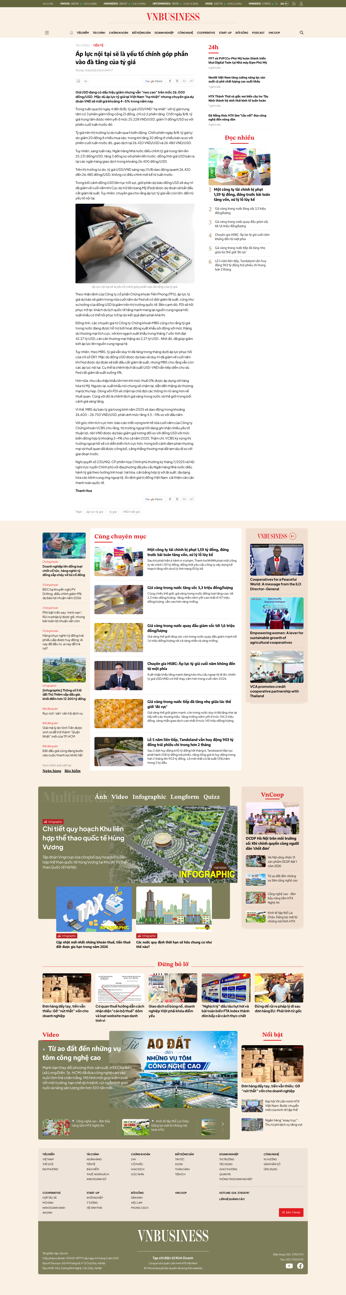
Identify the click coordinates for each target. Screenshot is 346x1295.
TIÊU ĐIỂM (49, 1154)
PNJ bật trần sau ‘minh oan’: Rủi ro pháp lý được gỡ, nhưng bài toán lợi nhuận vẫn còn (64, 616)
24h (133, 1159)
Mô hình (48, 1202)
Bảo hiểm (73, 771)
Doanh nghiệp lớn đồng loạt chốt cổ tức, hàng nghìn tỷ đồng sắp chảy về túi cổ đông (64, 570)
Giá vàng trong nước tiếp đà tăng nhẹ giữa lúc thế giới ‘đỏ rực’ (240, 250)
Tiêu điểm (83, 32)
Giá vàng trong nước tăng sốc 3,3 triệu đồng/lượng (190, 587)
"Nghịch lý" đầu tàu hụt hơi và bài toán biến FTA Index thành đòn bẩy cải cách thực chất (225, 1011)
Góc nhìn (137, 1174)
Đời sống (242, 32)
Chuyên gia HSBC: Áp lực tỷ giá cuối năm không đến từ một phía (242, 237)
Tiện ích (180, 1174)
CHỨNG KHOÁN (140, 1154)
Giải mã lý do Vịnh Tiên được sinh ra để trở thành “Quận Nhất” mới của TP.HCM (62, 732)
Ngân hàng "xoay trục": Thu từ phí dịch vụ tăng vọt (284, 1122)
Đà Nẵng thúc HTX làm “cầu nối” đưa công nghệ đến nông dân (237, 117)
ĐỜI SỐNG (137, 1192)
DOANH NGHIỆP (228, 1154)
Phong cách (139, 1207)
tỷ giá (113, 511)
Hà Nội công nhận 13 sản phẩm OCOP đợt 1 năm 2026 (282, 861)
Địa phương (50, 1169)
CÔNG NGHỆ (271, 1154)
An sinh (47, 1212)
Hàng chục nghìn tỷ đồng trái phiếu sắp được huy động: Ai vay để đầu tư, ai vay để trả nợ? (63, 641)
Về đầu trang (291, 1212)
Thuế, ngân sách (98, 1174)
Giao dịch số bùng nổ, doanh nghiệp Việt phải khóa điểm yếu (172, 1011)
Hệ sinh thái (94, 1207)
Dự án (179, 1164)
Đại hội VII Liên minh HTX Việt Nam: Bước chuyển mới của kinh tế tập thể (282, 1105)
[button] (223, 1124)
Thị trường (226, 1159)
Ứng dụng (270, 1169)
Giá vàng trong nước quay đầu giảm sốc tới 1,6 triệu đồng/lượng (241, 224)
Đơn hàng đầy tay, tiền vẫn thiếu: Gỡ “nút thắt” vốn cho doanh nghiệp (65, 1011)
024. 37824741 (240, 1192)
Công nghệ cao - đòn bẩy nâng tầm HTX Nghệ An (282, 898)
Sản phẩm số (272, 1164)
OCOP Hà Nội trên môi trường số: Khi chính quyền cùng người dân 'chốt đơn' (272, 843)
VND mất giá (131, 511)
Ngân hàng (52, 771)
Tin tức (179, 1159)
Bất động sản (141, 32)
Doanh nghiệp (164, 32)
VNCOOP (181, 1192)
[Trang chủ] (71, 32)
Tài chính (99, 32)
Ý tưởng (92, 1202)
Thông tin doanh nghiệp (235, 1179)
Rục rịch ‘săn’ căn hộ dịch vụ (63, 713)
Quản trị (225, 1174)
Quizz (211, 797)
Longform (184, 797)
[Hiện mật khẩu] (209, 579)
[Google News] (154, 81)
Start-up (225, 32)
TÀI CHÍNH (93, 1154)
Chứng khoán (118, 32)
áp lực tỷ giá (94, 511)
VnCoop (274, 32)
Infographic (49, 685)
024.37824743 (294, 1259)
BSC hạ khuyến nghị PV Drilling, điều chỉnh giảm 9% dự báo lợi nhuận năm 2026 (62, 593)
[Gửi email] (184, 81)
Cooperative (206, 32)
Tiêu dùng (226, 1164)
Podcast (258, 32)
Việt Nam (48, 1159)
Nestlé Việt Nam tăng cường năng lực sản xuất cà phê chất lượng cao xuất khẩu (237, 79)
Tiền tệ (98, 45)
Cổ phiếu (137, 1164)
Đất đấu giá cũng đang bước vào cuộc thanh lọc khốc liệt (63, 753)
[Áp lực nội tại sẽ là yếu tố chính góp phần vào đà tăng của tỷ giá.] (135, 205)
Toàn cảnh (182, 1169)
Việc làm (136, 1202)
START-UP (93, 1192)
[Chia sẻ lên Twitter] (177, 81)
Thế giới (48, 1164)
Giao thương (228, 1169)
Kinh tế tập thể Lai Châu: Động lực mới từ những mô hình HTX (282, 917)
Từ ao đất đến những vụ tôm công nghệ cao (282, 878)
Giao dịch (137, 1169)
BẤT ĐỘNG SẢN (184, 1154)
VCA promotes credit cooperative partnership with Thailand (274, 691)
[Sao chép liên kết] (191, 81)
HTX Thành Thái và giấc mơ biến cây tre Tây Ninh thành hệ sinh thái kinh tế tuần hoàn (238, 98)
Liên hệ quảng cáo (232, 1199)
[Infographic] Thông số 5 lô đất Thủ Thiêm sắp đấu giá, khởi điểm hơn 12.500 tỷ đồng (64, 694)
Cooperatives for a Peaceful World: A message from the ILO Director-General (275, 584)
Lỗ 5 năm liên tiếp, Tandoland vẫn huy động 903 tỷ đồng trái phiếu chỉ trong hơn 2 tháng (240, 265)
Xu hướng (270, 1159)
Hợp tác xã (50, 1197)
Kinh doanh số (96, 1179)
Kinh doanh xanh (54, 1207)
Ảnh (101, 797)
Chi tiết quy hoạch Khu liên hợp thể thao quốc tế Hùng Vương (83, 838)
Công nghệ (185, 32)
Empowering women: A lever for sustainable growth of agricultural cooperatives (276, 637)
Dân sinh (137, 1197)
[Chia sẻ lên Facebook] (170, 81)
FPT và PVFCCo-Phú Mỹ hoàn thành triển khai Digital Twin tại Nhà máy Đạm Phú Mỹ (238, 60)
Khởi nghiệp (95, 1197)
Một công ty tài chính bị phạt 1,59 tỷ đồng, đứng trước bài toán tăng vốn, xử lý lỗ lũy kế (242, 194)
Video (120, 797)
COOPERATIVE (52, 1192)
